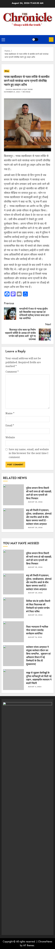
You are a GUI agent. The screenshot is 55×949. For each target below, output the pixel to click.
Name (10, 413)
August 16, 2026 (35, 637)
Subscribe (51, 39)
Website (10, 437)
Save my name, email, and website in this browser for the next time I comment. (29, 453)
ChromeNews (45, 941)
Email (10, 425)
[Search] (43, 39)
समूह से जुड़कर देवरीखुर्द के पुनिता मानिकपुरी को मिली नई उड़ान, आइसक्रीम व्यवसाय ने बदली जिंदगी (38, 678)
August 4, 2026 (34, 687)
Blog (7, 71)
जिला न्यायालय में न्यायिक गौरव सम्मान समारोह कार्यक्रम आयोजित (37, 630)
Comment (12, 371)
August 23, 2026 (35, 502)
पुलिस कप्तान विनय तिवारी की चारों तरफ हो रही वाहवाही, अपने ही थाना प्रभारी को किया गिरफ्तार (39, 493)
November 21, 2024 (12, 92)
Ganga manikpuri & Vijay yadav (19, 89)
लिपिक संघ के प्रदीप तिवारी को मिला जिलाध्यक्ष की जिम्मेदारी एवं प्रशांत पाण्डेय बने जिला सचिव (38, 606)
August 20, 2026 (35, 528)
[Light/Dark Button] (35, 39)
